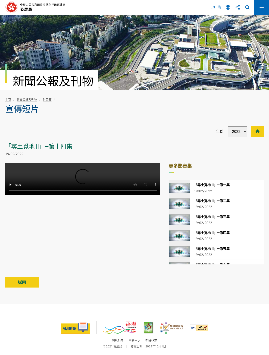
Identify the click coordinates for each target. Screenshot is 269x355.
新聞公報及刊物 (27, 99)
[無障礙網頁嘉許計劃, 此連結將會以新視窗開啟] (171, 328)
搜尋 (247, 7)
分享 (237, 7)
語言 (228, 7)
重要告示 (134, 340)
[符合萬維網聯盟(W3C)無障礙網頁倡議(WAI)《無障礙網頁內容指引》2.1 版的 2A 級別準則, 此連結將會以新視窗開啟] (199, 328)
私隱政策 (151, 340)
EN (213, 7)
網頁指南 (118, 340)
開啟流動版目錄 (261, 7)
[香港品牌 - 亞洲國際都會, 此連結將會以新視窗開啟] (119, 328)
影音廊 (47, 99)
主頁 (8, 99)
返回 (22, 282)
